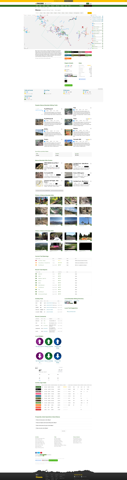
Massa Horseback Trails (39, 445)
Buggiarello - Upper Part (42, 278)
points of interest (62, 458)
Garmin (56, 478)
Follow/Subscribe (82, 79)
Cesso (75, 118)
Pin (41, 452)
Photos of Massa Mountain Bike (44, 195)
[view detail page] (102, 16)
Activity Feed (39, 298)
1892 (44, 320)
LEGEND (24, 44)
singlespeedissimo (38, 328)
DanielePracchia (40, 455)
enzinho (37, 331)
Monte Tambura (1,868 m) (77, 440)
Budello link (40, 273)
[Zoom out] (91, 21)
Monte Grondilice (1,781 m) (77, 442)
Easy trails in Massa (57, 439)
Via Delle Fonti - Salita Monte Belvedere (80, 164)
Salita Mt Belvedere (41, 285)
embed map (42, 458)
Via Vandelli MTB (48, 173)
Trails (44, 5)
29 (37, 177)
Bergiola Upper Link (82, 204)
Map (40, 5)
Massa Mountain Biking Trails (39, 438)
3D (90, 44)
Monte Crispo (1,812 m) (77, 441)
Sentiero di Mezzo (67, 204)
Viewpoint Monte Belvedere (77, 439)
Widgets (52, 478)
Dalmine (75, 128)
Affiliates (61, 476)
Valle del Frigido (28, 96)
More (69, 5)
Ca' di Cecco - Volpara (41, 260)
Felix (74, 108)
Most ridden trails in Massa (58, 441)
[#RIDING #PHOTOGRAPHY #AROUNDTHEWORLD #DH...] (41, 200)
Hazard (67, 250)
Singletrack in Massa (57, 442)
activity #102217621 (50, 305)
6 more (55, 302)
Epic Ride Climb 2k (40, 346)
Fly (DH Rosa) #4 (41, 265)
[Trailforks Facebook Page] (36, 474)
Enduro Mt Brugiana (78, 173)
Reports (52, 5)
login (91, 3)
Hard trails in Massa (57, 438)
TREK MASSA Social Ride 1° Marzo (51, 163)
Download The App (78, 474)
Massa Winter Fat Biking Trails (40, 443)
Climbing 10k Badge (48, 346)
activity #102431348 (50, 302)
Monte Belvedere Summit (77, 438)
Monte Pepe (47, 90)
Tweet (38, 452)
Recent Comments (40, 316)
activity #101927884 (50, 307)
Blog (52, 476)
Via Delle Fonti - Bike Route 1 (80, 181)
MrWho (46, 129)
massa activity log (37, 458)
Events (62, 5)
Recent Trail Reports (41, 269)
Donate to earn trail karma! (53, 460)
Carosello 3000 (77, 139)
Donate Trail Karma (69, 85)
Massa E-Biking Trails (38, 439)
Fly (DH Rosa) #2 (48, 118)
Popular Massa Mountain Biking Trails (46, 105)
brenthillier (37, 454)
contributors (49, 454)
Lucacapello (37, 311)
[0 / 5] (65, 389)
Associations (62, 474)
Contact (47, 478)
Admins (36, 455)
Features (47, 476)
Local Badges (39, 336)
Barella (39, 282)
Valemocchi (37, 309)
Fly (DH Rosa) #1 (48, 109)
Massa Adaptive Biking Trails (39, 442)
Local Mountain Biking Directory (74, 298)
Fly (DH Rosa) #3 (52, 214)
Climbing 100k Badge (58, 347)
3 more (55, 307)
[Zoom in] (91, 19)
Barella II (39, 280)
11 (66, 144)
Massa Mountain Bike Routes (43, 160)
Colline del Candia (29, 90)
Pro (51, 474)
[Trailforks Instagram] (37, 474)
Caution (87, 139)
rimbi (36, 322)
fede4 (67, 260)
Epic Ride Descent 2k (40, 361)
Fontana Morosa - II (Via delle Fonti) (44, 262)
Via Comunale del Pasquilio (42, 294)
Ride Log (57, 5)
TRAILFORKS (44, 454)
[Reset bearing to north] (91, 22)
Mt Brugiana (86, 90)
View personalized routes (57, 190)
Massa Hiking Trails (38, 446)
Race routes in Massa (57, 446)
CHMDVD (37, 307)
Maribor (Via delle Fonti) (38, 204)
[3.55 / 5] (65, 387)
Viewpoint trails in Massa (58, 443)
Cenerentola (51, 204)
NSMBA (41, 454)
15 (37, 168)
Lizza (44, 322)
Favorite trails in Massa (58, 440)
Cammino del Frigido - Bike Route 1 (51, 181)
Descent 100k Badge (58, 361)
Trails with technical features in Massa (60, 445)
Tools (56, 476)
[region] (58, 31)
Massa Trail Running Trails (39, 447)
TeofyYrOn (37, 325)
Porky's (46, 139)
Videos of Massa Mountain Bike (44, 231)
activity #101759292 (50, 309)
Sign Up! (56, 474)
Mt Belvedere (67, 90)
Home (37, 5)
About (46, 474)
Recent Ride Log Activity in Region (41, 151)
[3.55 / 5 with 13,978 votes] (89, 65)
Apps (66, 5)
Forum (62, 478)
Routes (48, 5)
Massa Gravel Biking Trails (39, 441)
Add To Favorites (45, 460)
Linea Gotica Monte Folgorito (54, 225)
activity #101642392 (50, 311)
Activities (66, 50)
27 (66, 177)
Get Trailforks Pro (88, 5)
